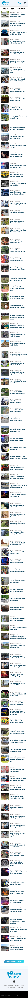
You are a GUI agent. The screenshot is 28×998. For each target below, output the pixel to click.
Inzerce (5, 985)
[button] (24, 3)
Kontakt (22, 985)
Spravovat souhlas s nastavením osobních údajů (14, 993)
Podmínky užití (20, 987)
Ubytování (17, 985)
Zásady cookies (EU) (11, 987)
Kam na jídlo (10, 985)
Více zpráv (14, 956)
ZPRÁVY (19, 3)
